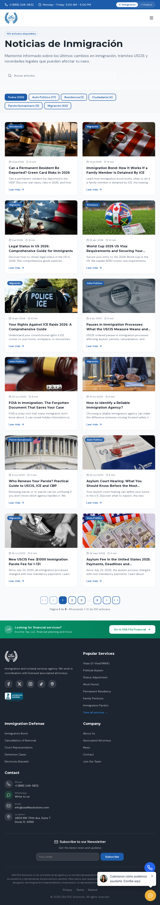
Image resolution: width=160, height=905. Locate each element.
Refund (92, 890)
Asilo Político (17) (44, 97)
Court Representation (19, 747)
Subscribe (112, 856)
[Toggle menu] (151, 18)
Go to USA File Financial (130, 629)
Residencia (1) (74, 97)
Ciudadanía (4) (102, 97)
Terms (80, 890)
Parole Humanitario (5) (23, 106)
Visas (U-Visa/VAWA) (96, 663)
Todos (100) (16, 97)
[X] (19, 684)
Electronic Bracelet (17, 761)
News (86, 747)
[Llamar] (149, 867)
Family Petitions (93, 698)
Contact (88, 754)
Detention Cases (15, 754)
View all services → (95, 712)
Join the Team (92, 761)
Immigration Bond (16, 733)
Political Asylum (93, 670)
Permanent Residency (97, 691)
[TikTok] (41, 684)
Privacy (67, 890)
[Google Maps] (52, 684)
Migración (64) (58, 106)
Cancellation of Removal (20, 740)
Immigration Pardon (95, 705)
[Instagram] (30, 684)
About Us (89, 733)
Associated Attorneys (97, 740)
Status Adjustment (95, 677)
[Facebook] (8, 684)
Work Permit (91, 684)
